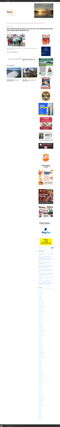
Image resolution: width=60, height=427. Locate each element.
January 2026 (41, 303)
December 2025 (41, 305)
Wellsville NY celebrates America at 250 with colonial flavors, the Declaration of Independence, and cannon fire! (45, 283)
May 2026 (40, 296)
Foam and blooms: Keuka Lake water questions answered (13, 80)
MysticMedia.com (14, 425)
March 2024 (41, 346)
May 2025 (40, 319)
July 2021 (40, 408)
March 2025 (41, 323)
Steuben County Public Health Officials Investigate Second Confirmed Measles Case (45, 270)
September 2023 (41, 358)
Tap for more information (43, 149)
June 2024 (40, 340)
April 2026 (40, 298)
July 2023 (40, 362)
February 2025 (41, 325)
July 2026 (40, 292)
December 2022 (41, 375)
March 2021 (41, 416)
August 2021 (41, 406)
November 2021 (41, 400)
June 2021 (40, 410)
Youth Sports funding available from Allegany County (45, 263)
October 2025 (41, 309)
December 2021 (41, 398)
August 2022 (41, 383)
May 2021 (40, 412)
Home (8, 23)
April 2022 (40, 391)
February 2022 (41, 394)
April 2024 (40, 344)
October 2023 (41, 356)
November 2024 (41, 331)
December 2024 (41, 329)
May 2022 (40, 389)
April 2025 (40, 321)
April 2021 (40, 414)
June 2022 (40, 387)
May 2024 (40, 342)
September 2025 (41, 311)
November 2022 (41, 377)
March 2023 (41, 369)
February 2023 (41, 371)
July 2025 (40, 315)
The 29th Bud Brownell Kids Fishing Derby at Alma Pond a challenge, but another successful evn (46, 274)
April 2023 (40, 367)
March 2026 (41, 300)
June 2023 (40, 363)
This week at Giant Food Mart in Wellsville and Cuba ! (46, 278)
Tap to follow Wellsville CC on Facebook (45, 185)
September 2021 (41, 404)
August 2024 (41, 336)
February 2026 (41, 302)
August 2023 (41, 360)
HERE (22, 48)
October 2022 (41, 379)
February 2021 (41, 418)
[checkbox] (1, 426)
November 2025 (41, 307)
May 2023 (40, 365)
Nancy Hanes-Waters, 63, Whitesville (45, 280)
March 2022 (41, 393)
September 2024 (41, 334)
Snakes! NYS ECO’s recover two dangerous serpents (46, 254)
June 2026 (40, 294)
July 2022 (40, 385)
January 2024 (41, 350)
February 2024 (41, 348)
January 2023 (41, 373)
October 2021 (41, 402)
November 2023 (41, 354)
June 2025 (40, 317)
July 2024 (40, 338)
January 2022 (41, 396)
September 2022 (41, 381)
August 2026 (41, 290)
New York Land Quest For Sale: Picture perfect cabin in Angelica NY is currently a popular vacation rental (46, 266)
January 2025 (41, 327)
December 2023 (41, 352)
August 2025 (41, 313)
